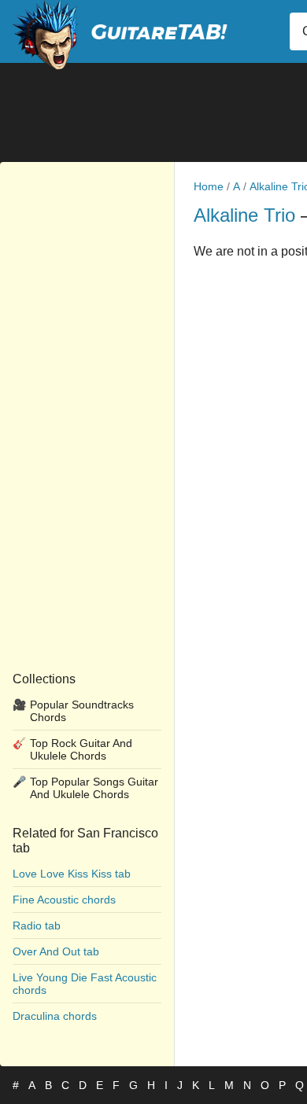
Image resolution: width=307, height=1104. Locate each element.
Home (209, 186)
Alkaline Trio (244, 215)
